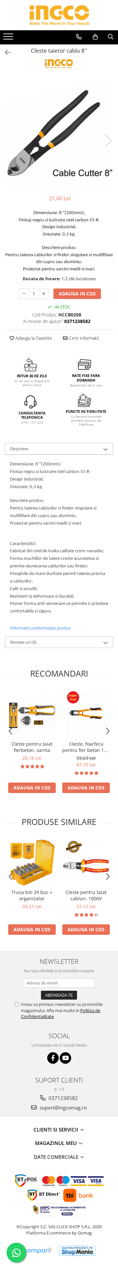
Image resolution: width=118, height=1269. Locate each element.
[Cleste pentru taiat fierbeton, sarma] (32, 713)
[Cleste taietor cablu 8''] (59, 134)
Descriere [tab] (19, 449)
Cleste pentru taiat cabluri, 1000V (86, 895)
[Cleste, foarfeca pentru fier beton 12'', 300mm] (86, 713)
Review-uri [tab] (23, 642)
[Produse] (9, 38)
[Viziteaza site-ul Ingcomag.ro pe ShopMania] (77, 1251)
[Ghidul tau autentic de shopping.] (37, 1251)
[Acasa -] (59, 15)
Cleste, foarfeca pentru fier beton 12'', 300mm (86, 747)
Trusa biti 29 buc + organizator (31, 895)
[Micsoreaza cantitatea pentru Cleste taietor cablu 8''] (24, 293)
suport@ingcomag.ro (62, 1107)
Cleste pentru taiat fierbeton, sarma (31, 747)
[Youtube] (65, 1058)
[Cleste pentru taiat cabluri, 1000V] (86, 862)
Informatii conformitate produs (40, 628)
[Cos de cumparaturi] (95, 36)
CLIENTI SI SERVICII (56, 1129)
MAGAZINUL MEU (56, 1143)
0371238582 (62, 1098)
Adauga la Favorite (33, 338)
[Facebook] (53, 1058)
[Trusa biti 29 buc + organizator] (32, 862)
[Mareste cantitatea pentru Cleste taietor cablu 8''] (44, 293)
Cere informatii (83, 338)
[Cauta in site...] (110, 36)
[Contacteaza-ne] (78, 36)
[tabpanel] (59, 134)
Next (108, 140)
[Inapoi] (5, 52)
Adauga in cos (77, 293)
